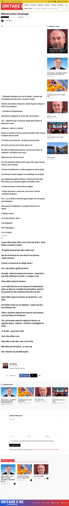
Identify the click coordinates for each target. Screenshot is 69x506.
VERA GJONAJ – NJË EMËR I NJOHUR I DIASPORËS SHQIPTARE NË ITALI (57, 73)
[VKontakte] (52, 502)
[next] (67, 8)
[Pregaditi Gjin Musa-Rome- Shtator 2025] (57, 85)
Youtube (66, 502)
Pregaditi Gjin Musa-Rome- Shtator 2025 (56, 95)
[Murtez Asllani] (57, 148)
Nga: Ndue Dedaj (55, 49)
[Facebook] (48, 1)
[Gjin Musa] (2, 20)
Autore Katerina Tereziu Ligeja (55, 137)
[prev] (64, 8)
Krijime (49, 135)
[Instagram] (51, 1)
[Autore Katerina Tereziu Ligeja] (57, 128)
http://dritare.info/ (13, 365)
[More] (40, 375)
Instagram (47, 502)
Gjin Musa (9, 20)
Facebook (37, 502)
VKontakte (56, 502)
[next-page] (5, 488)
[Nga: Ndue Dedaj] (57, 41)
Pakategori (5, 17)
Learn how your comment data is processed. (45, 449)
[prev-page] (2, 488)
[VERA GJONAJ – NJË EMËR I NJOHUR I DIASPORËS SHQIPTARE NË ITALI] (57, 63)
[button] (66, 5)
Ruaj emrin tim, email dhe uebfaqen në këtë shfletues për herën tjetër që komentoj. (32, 441)
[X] (53, 1)
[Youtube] (55, 1)
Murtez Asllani (51, 157)
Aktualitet (53, 45)
